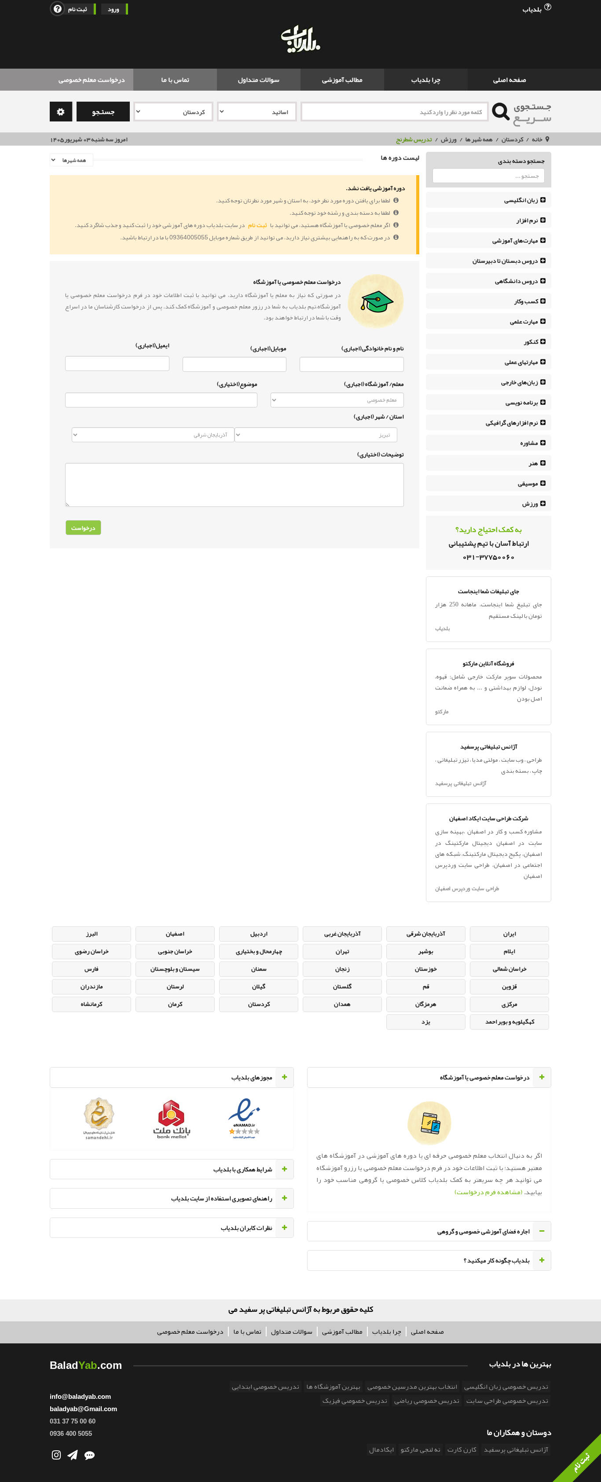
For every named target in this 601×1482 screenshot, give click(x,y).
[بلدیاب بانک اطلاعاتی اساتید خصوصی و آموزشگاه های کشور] (300, 40)
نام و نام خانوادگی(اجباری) (372, 347)
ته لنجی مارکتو (420, 1449)
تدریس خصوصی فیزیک (354, 1400)
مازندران (92, 986)
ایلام (509, 951)
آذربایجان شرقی (426, 933)
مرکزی (509, 1004)
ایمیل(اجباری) (152, 345)
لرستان (175, 986)
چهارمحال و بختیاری (259, 951)
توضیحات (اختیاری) (380, 453)
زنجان (342, 968)
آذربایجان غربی (342, 933)
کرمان (175, 1004)
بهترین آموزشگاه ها (333, 1386)
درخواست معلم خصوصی (92, 79)
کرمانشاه (91, 1004)
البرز (92, 933)
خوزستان (426, 968)
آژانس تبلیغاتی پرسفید (460, 783)
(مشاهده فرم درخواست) (488, 1192)
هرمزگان (425, 1004)
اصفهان (175, 933)
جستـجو (103, 111)
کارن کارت (461, 1449)
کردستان (512, 139)
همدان (342, 1004)
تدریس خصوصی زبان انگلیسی (506, 1386)
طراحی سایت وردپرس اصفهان (467, 888)
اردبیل (259, 933)
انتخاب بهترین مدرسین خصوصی (412, 1386)
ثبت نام (77, 9)
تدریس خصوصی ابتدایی (265, 1386)
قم (426, 986)
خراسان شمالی (510, 968)
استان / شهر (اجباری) (379, 416)
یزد (425, 1021)
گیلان (258, 986)
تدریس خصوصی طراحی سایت (507, 1400)
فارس (91, 968)
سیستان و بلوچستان (175, 968)
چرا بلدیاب (425, 79)
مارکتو (441, 711)
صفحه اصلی (509, 79)
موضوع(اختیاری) (237, 383)
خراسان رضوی (92, 951)
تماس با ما (175, 79)
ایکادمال (381, 1449)
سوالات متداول (258, 79)
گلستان (342, 986)
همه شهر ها (479, 139)
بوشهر (425, 951)
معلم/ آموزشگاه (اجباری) (374, 383)
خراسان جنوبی (175, 951)
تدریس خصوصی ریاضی (426, 1400)
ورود (113, 9)
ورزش (449, 139)
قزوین (509, 986)
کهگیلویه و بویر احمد (509, 1021)
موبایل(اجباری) (268, 347)
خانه (537, 139)
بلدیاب (533, 9)
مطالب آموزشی (342, 79)
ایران (509, 933)
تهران (342, 951)
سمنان (259, 968)
